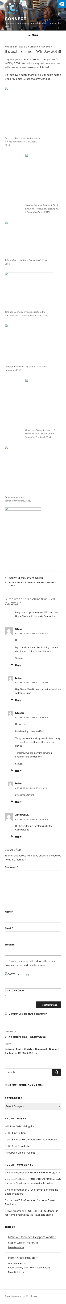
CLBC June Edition (15, 1133)
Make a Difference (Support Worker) (32, 1237)
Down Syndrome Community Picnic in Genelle (31, 1139)
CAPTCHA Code (14, 990)
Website (10, 944)
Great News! (17, 578)
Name (9, 911)
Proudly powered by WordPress (21, 1296)
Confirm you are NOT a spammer (27, 1013)
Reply (18, 665)
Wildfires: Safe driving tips (20, 1126)
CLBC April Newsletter (18, 1146)
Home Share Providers (23, 1257)
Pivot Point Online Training (20, 1152)
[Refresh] (27, 974)
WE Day (41, 582)
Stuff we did (35, 578)
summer (30, 582)
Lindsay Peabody (41, 47)
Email (9, 928)
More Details (15, 1247)
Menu (35, 35)
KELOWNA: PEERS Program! (44, 1172)
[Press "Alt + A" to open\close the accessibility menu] (62, 4)
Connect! (16, 19)
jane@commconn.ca (38, 78)
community (16, 582)
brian (18, 678)
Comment (11, 867)
